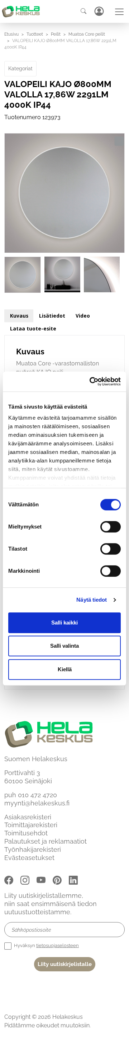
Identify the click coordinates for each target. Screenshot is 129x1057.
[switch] (110, 526)
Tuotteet (35, 34)
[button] (119, 141)
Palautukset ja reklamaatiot (45, 841)
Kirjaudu (99, 11)
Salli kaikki (64, 622)
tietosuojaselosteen (57, 945)
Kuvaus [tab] (19, 315)
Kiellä (65, 669)
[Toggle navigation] (119, 12)
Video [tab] (83, 315)
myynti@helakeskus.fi (37, 803)
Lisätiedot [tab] (52, 315)
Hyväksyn (46, 945)
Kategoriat (20, 68)
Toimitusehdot (26, 833)
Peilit (56, 34)
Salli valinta (64, 646)
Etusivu (11, 34)
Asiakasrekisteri (27, 817)
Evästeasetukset (29, 857)
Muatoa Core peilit (86, 34)
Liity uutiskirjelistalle (65, 964)
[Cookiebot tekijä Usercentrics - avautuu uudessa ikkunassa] (91, 381)
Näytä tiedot (91, 600)
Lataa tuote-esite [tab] (33, 328)
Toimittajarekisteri (30, 825)
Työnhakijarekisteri (32, 849)
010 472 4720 (37, 795)
